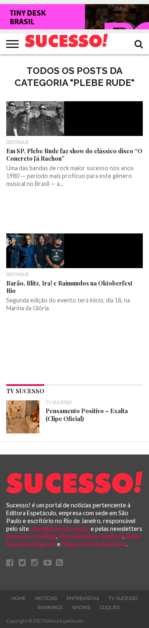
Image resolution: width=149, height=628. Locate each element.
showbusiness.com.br (59, 528)
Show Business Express (91, 536)
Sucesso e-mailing (31, 536)
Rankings (50, 607)
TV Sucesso (123, 598)
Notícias (46, 598)
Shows (81, 607)
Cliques (110, 607)
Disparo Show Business (94, 543)
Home (18, 598)
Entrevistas (83, 598)
